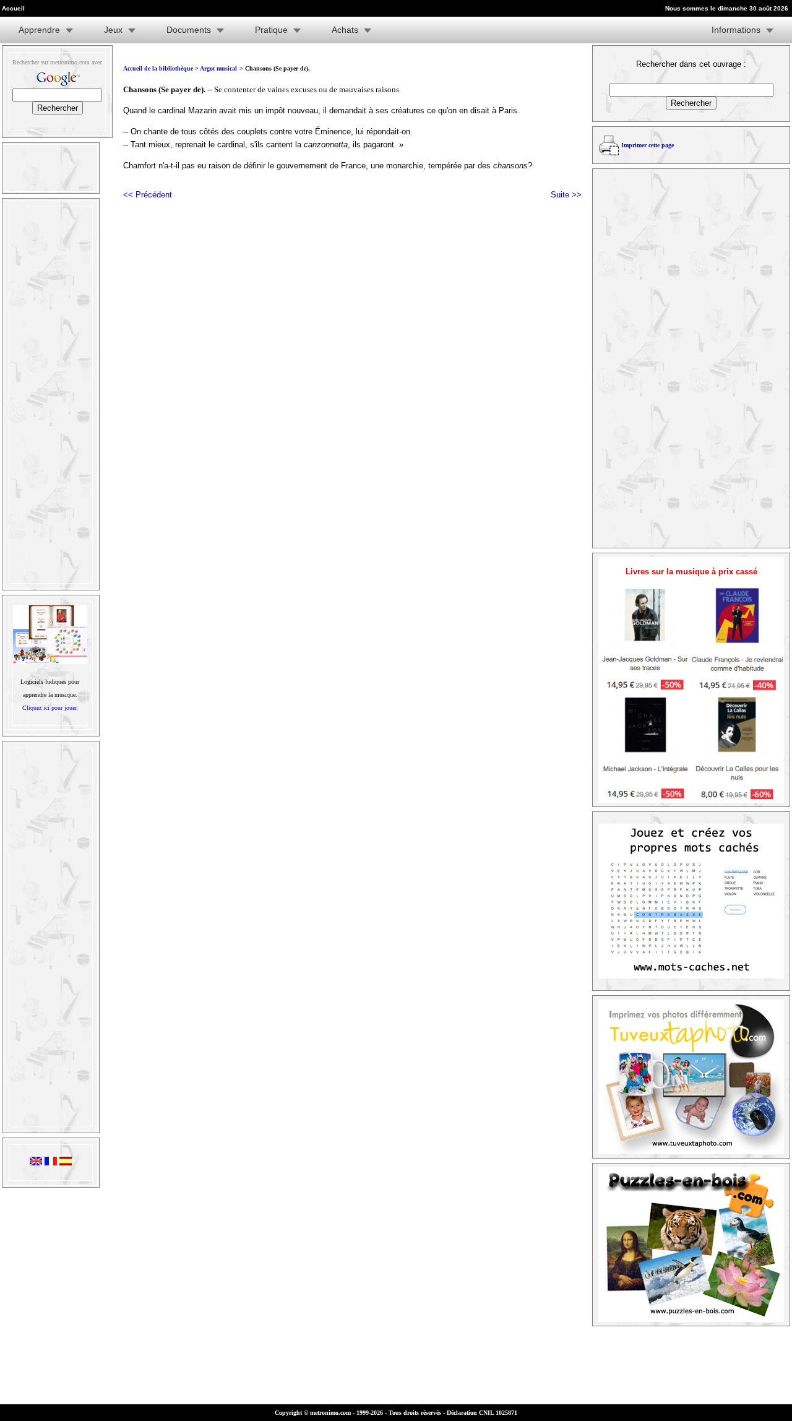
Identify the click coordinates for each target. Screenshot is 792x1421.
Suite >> (566, 194)
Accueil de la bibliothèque (158, 68)
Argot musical (218, 68)
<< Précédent (147, 194)
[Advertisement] (49, 394)
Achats (345, 30)
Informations (736, 30)
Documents (188, 30)
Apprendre (39, 30)
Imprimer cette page (647, 145)
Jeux (113, 30)
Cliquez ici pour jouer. (50, 707)
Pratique (271, 30)
